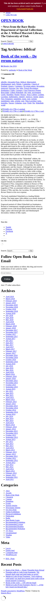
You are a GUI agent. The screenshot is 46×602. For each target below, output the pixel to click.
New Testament (7, 99)
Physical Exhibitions (13, 514)
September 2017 (12, 336)
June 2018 (9, 318)
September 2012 (12, 460)
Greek (3, 95)
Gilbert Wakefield (16, 93)
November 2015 (12, 383)
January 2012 (11, 475)
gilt (25, 93)
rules (12, 101)
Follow (7, 279)
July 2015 (9, 391)
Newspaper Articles (13, 508)
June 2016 (9, 368)
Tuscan (11, 103)
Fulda (12, 90)
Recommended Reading (15, 527)
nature (41, 97)
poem (24, 99)
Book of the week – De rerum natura (19, 58)
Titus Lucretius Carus (33, 101)
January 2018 (11, 328)
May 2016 (9, 370)
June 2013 (9, 444)
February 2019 (11, 301)
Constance (18, 86)
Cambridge (26, 84)
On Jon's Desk (11, 510)
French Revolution (31, 88)
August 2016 (10, 364)
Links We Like (11, 15)
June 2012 (9, 465)
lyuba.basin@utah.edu (25, 9)
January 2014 (11, 429)
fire (17, 88)
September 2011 (12, 477)
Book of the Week (25, 70)
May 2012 (9, 467)
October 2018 (11, 309)
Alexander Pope (13, 82)
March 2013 (10, 450)
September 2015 (12, 387)
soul (22, 101)
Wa (33, 103)
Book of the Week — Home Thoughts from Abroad (25, 570)
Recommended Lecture (14, 524)
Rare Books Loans (13, 520)
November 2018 (12, 307)
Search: (3, 41)
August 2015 (10, 389)
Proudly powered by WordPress (13, 591)
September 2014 (12, 412)
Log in (8, 548)
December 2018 (12, 305)
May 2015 (9, 395)
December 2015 (12, 381)
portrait (34, 99)
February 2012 (11, 473)
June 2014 (9, 418)
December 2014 (12, 406)
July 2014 (9, 416)
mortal (35, 97)
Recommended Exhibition (15, 522)
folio (21, 88)
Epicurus (12, 88)
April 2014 (10, 423)
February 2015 (11, 402)
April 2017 (10, 347)
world (3, 105)
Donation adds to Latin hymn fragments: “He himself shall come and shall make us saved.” (22, 573)
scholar (17, 101)
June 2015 (9, 393)
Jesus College (32, 95)
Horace (23, 95)
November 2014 (12, 408)
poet (28, 99)
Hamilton (9, 95)
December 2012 (12, 456)
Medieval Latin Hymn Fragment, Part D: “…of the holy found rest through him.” (24, 586)
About (8, 13)
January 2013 (11, 454)
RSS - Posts (10, 559)
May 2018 (9, 320)
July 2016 (9, 366)
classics (11, 86)
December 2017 (12, 330)
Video (8, 537)
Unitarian (18, 103)
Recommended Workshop (15, 529)
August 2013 (10, 439)
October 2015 (11, 385)
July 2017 (9, 341)
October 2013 (11, 435)
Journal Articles (11, 506)
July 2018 (9, 315)
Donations (9, 501)
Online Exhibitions (13, 512)
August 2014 (10, 414)
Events (8, 503)
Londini (41, 95)
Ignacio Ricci (6, 593)
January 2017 (11, 353)
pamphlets (17, 99)
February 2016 (11, 376)
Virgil (29, 103)
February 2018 (11, 326)
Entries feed (10, 550)
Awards (8, 493)
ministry (22, 97)
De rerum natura (29, 86)
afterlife (4, 82)
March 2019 (10, 299)
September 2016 (12, 362)
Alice (8, 491)
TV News (9, 531)
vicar (24, 103)
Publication (10, 516)
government (36, 93)
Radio (8, 518)
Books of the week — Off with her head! (21, 583)
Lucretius (4, 97)
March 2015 (10, 400)
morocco (29, 97)
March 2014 (10, 425)
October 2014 (11, 410)
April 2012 (10, 469)
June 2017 (9, 343)
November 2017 (12, 332)
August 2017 (10, 339)
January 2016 (11, 379)
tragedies (4, 103)
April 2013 (10, 448)
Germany (19, 90)
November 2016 (12, 357)
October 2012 (11, 458)
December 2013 (12, 431)
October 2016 (11, 360)
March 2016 (10, 374)
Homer (16, 95)
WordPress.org (11, 555)
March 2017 (10, 349)
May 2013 (9, 446)
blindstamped (6, 84)
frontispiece (5, 90)
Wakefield (39, 103)
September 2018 (12, 311)
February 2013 (11, 452)
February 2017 (11, 351)
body (13, 84)
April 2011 (10, 479)
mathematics (13, 97)
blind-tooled (31, 82)
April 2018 (10, 322)
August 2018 (10, 313)
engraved (4, 88)
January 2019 (11, 303)
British (18, 84)
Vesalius (9, 535)
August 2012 (10, 463)
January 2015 (11, 404)
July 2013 (9, 442)
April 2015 (10, 397)
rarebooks (12, 70)
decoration (40, 86)
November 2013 (12, 433)
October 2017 (11, 334)
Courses (9, 499)
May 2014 (9, 421)
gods (29, 93)
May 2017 (9, 345)
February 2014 (11, 427)
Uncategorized (11, 533)
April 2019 (10, 297)
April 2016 (10, 372)
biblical (23, 82)
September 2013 (12, 437)
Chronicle (9, 497)
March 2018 (10, 324)
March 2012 (10, 471)
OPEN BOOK (12, 20)
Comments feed (11, 553)
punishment (5, 101)
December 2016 (12, 355)
